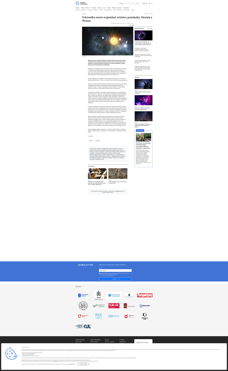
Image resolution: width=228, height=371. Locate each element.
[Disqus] (107, 212)
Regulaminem (118, 191)
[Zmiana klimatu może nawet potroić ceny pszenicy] (117, 177)
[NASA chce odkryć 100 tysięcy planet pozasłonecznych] (143, 102)
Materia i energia (116, 7)
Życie (104, 7)
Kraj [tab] (148, 28)
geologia (97, 140)
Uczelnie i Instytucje (81, 9)
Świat (84, 13)
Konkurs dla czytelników (109, 341)
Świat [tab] (151, 28)
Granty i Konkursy (117, 9)
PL (149, 3)
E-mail (100, 268)
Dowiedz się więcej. (71, 364)
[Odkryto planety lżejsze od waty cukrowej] (143, 86)
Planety (90, 68)
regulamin (106, 273)
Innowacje (89, 9)
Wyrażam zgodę (83, 364)
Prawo (101, 9)
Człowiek (93, 7)
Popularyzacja (108, 9)
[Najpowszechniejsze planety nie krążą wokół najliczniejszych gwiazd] (143, 119)
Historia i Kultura (85, 7)
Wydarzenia (126, 9)
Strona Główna (146, 13)
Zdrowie (99, 7)
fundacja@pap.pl (56, 361)
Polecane (140, 130)
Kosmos (78, 7)
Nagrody (96, 9)
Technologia (126, 7)
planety (91, 140)
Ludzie (132, 9)
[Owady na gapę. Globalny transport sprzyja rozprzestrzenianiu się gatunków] (143, 61)
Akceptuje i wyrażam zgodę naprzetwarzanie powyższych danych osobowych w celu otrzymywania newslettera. (114, 274)
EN (151, 3)
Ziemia (109, 7)
